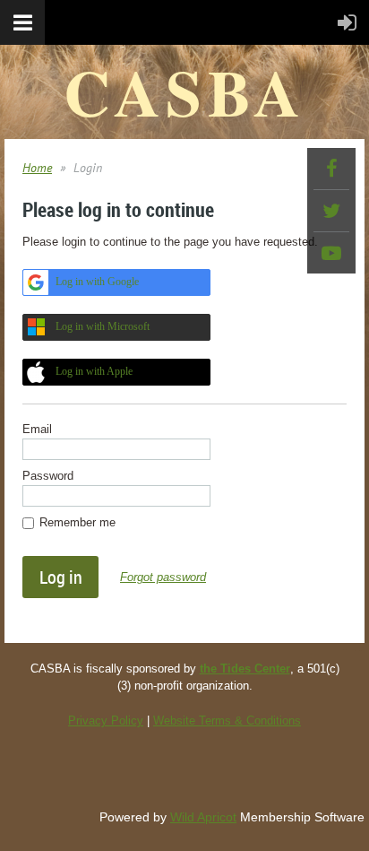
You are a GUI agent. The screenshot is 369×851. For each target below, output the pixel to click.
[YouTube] (331, 253)
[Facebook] (331, 168)
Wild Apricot (203, 817)
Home (37, 168)
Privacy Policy (105, 720)
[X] (331, 210)
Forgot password (163, 577)
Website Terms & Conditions (227, 720)
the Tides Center (245, 668)
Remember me (77, 522)
